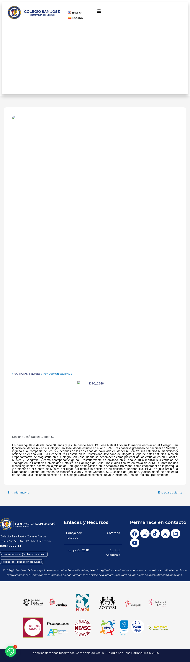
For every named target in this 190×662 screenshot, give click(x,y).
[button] (99, 11)
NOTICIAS (21, 373)
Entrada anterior (17, 492)
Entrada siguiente (172, 492)
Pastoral (34, 373)
